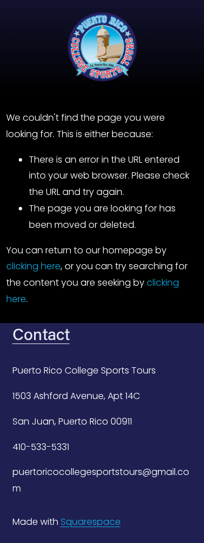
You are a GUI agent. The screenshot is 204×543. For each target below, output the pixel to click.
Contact (41, 334)
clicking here (33, 266)
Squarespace (91, 521)
